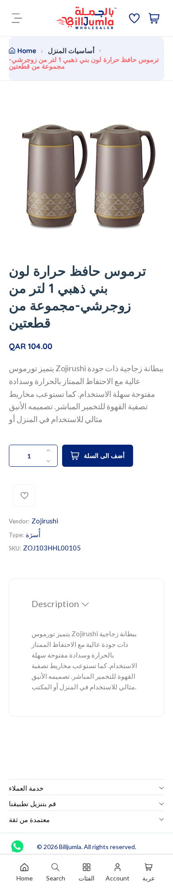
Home (26, 50)
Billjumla (70, 846)
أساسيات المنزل (71, 50)
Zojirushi (44, 521)
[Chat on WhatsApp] (17, 843)
